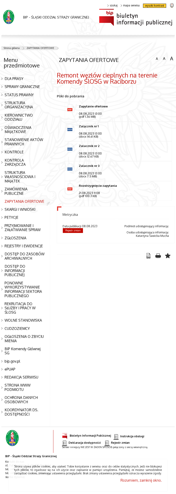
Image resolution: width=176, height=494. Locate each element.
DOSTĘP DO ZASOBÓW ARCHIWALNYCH (24, 256)
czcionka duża (171, 58)
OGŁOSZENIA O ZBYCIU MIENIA (24, 338)
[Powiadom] (168, 256)
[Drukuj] (158, 256)
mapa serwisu (131, 5)
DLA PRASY (14, 78)
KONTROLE (14, 152)
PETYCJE (11, 217)
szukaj (114, 5)
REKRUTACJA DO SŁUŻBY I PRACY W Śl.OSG (20, 308)
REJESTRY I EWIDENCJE (24, 246)
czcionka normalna (156, 58)
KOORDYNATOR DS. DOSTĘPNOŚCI (21, 412)
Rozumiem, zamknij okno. (141, 480)
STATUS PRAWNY (19, 95)
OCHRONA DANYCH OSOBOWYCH (21, 399)
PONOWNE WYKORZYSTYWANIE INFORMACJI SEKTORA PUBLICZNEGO (23, 289)
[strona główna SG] (12, 441)
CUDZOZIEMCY (17, 328)
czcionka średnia (163, 58)
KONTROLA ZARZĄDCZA (15, 162)
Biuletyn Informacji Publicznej (90, 435)
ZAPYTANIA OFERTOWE (40, 48)
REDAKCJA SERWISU (21, 377)
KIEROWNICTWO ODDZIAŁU (19, 117)
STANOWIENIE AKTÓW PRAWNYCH (24, 141)
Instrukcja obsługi (132, 436)
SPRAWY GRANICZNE (22, 86)
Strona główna (12, 48)
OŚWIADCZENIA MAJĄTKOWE (18, 129)
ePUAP (10, 369)
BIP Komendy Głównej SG (23, 351)
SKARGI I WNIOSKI (20, 209)
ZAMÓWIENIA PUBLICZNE (16, 191)
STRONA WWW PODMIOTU (17, 387)
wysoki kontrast (154, 5)
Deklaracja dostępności (85, 442)
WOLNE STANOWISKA (23, 320)
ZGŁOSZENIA (15, 238)
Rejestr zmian (73, 230)
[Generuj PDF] (148, 256)
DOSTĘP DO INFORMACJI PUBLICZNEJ (15, 270)
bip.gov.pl (12, 361)
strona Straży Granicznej (172, 5)
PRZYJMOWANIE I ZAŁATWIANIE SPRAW (23, 227)
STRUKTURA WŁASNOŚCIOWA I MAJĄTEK (20, 176)
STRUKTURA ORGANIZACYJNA (19, 105)
